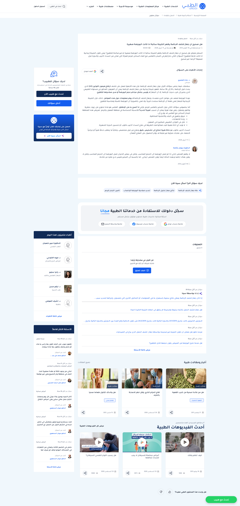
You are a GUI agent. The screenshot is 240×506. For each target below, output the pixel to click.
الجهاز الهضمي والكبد (52, 275)
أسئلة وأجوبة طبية (185, 15)
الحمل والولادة (169, 15)
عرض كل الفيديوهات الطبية (92, 426)
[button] (170, 6)
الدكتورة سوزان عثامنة (181, 148)
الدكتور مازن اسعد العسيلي (57, 383)
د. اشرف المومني (52, 301)
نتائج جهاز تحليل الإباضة (164, 190)
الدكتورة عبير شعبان (51, 243)
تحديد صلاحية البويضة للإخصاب (137, 190)
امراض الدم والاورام (53, 261)
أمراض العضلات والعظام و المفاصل (59, 366)
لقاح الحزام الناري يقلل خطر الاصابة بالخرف (144, 394)
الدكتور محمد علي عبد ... (58, 355)
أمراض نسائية (41, 391)
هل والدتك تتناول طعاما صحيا (102, 392)
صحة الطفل (40, 339)
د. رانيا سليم (54, 272)
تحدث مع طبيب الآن (54, 94)
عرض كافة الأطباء (54, 316)
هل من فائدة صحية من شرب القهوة (188, 392)
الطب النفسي (55, 246)
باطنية (58, 304)
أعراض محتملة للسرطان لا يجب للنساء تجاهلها (145, 456)
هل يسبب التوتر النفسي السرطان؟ (101, 455)
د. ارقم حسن (54, 286)
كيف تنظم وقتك (195, 455)
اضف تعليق (140, 270)
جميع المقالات (84, 362)
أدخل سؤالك (54, 103)
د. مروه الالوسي (53, 257)
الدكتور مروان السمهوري (58, 408)
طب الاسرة (56, 290)
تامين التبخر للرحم (112, 190)
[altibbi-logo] (194, 6)
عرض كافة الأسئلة (142, 349)
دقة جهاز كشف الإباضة (188, 190)
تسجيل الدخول (39, 6)
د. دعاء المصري (184, 80)
